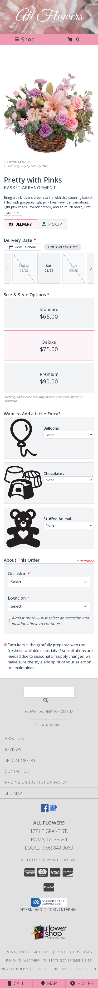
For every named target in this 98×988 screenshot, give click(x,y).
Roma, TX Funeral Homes (29, 952)
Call (17, 983)
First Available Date (63, 247)
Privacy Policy (14, 969)
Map (51, 983)
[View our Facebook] (45, 810)
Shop (27, 39)
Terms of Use (84, 969)
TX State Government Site (68, 960)
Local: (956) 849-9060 (49, 848)
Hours (84, 983)
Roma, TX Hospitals (74, 952)
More (10, 212)
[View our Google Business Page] (53, 810)
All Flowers (49, 16)
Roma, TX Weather (22, 960)
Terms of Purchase (50, 969)
